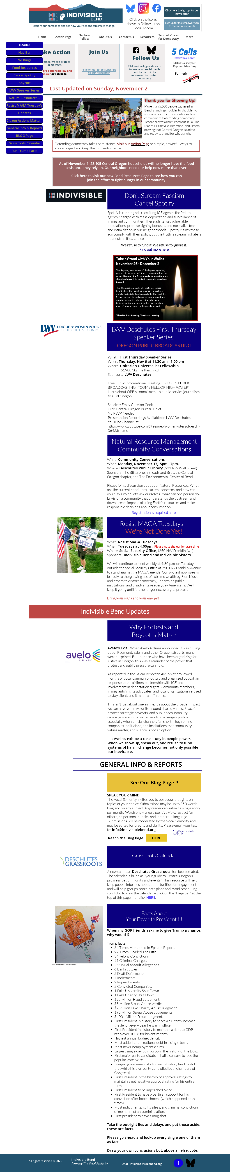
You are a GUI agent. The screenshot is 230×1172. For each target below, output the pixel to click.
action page (59, 74)
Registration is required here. (154, 512)
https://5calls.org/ (184, 58)
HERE (150, 897)
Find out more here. (154, 249)
